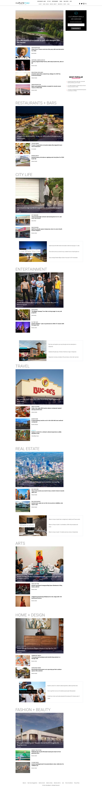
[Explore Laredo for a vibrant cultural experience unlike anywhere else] (22, 435)
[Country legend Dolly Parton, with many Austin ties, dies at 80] (22, 65)
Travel (60, 1)
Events (64, 4)
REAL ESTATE (27, 448)
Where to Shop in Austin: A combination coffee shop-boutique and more (63, 525)
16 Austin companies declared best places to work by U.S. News (77, 90)
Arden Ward (34, 220)
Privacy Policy (76, 782)
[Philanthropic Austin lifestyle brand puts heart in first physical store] (22, 755)
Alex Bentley (34, 53)
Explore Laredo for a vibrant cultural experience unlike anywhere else (62, 685)
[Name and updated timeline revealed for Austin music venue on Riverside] (22, 89)
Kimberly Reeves (20, 306)
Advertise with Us (57, 782)
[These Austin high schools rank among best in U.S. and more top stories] (22, 220)
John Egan (19, 747)
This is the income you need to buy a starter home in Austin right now (64, 251)
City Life (49, 1)
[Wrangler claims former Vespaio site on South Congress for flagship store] (39, 731)
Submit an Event (42, 782)
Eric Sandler (34, 149)
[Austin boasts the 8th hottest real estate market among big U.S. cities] (39, 470)
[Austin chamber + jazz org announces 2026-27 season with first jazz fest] (22, 327)
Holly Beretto (19, 44)
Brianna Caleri (34, 65)
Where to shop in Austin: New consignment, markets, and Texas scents (64, 519)
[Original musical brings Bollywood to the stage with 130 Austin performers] (22, 601)
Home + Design (46, 4)
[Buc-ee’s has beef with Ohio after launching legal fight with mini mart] (39, 387)
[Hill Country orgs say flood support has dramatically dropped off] (39, 196)
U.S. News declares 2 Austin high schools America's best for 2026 (77, 86)
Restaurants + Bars (41, 1)
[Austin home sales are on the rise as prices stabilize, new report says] (22, 506)
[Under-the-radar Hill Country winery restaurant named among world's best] (22, 411)
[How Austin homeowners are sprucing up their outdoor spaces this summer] (22, 672)
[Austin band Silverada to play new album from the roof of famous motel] (39, 290)
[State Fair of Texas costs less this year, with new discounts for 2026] (22, 52)
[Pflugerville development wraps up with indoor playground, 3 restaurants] (39, 124)
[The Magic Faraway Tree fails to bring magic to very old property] (22, 314)
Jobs (63, 782)
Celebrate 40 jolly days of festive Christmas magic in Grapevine (62, 351)
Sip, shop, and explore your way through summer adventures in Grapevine (62, 345)
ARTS (20, 543)
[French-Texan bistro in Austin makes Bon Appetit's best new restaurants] (22, 148)
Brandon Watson (35, 424)
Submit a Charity (49, 782)
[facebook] (79, 3)
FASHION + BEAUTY (33, 709)
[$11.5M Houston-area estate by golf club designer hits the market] (39, 28)
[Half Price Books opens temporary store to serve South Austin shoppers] (22, 232)
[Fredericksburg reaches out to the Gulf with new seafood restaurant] (22, 424)
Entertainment (55, 1)
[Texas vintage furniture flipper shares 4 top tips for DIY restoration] (39, 636)
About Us (24, 782)
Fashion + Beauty (53, 4)
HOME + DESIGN (30, 615)
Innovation (60, 4)
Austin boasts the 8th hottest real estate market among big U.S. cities (64, 245)
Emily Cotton (19, 652)
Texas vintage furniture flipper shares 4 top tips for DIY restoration (63, 257)
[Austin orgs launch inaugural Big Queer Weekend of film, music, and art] (22, 588)
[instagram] (83, 3)
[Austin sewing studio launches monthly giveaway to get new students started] (39, 564)
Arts (71, 1)
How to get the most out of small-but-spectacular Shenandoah (61, 691)
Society (40, 4)
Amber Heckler (34, 77)
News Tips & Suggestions (32, 782)
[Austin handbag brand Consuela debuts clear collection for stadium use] (22, 767)
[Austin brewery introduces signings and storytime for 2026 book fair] (22, 160)
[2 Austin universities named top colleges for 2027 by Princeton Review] (22, 77)
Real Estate (66, 1)
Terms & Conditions (69, 782)
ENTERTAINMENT (31, 269)
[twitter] (81, 3)
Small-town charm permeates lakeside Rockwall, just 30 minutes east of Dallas (63, 697)
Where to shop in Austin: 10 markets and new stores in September (63, 532)
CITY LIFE (23, 174)
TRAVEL (22, 366)
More (68, 4)
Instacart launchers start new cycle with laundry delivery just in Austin (76, 82)
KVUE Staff (19, 212)
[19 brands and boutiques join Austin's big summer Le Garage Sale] (22, 660)
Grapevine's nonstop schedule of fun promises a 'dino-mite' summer (63, 357)
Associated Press (20, 403)
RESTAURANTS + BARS (35, 103)
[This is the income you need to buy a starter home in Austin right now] (22, 494)
